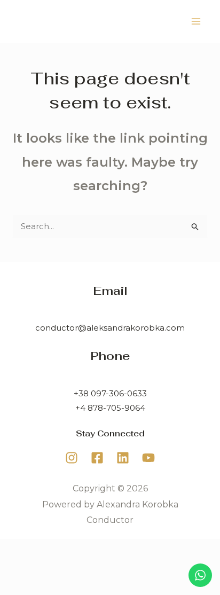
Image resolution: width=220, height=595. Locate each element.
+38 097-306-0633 (110, 393)
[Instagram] (71, 457)
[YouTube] (148, 457)
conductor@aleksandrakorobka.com (110, 328)
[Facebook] (97, 457)
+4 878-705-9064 (110, 408)
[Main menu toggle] (196, 21)
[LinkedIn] (122, 457)
